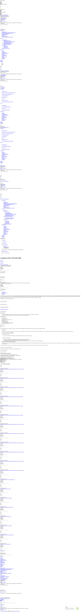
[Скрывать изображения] (0, 11)
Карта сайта (2, 599)
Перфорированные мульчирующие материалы (8, 32)
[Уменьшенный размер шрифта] (0, 1)
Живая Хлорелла (4, 34)
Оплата (3, 112)
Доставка (3, 113)
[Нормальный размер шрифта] (0, 2)
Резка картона (6, 46)
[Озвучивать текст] (0, 13)
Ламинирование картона (7, 42)
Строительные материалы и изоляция (5, 573)
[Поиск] (1, 66)
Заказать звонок (3, 19)
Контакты (1, 61)
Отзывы (3, 115)
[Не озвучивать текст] (0, 14)
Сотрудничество (4, 52)
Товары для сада (4, 31)
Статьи (3, 56)
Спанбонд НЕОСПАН (3, 570)
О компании (2, 49)
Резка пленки (6, 47)
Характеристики (4, 292)
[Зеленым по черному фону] (0, 8)
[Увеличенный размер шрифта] (1, 3)
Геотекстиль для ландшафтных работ (7, 33)
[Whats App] (2, 64)
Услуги (1, 38)
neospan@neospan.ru (3, 21)
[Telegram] (2, 63)
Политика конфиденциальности (5, 598)
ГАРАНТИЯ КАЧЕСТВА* (4, 309)
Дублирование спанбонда (7, 44)
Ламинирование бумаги (7, 40)
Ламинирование (2, 575)
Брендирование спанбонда (6, 48)
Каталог (1, 566)
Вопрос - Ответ (4, 57)
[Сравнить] (1, 290)
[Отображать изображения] (0, 10)
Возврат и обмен (4, 55)
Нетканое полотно (4, 36)
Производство (4, 116)
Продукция (2, 30)
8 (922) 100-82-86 (4, 74)
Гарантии (3, 119)
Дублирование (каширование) (6, 43)
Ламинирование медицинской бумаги (9, 41)
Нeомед (3, 35)
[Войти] (0, 67)
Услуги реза (4, 45)
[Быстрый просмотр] (1, 365)
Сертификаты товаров (5, 53)
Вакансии (3, 58)
